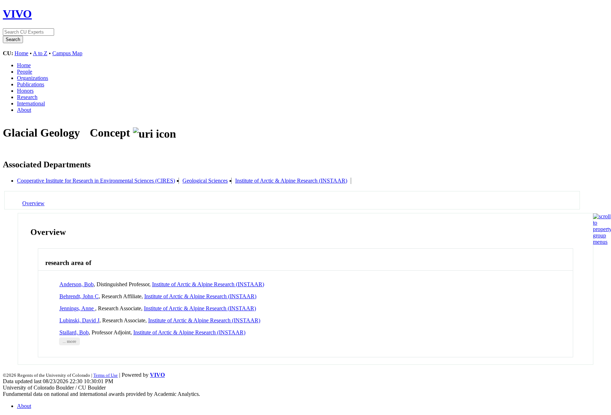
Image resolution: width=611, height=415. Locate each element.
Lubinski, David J (79, 320)
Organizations (32, 78)
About (24, 110)
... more (69, 341)
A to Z (40, 53)
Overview (33, 203)
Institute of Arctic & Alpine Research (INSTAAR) (291, 181)
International (31, 103)
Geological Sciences (205, 181)
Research (27, 97)
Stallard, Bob (74, 332)
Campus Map (67, 53)
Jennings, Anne (77, 308)
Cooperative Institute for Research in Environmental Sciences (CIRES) (96, 181)
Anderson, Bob (76, 284)
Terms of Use (105, 375)
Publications (30, 84)
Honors (25, 91)
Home (21, 53)
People (24, 72)
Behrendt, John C (79, 296)
